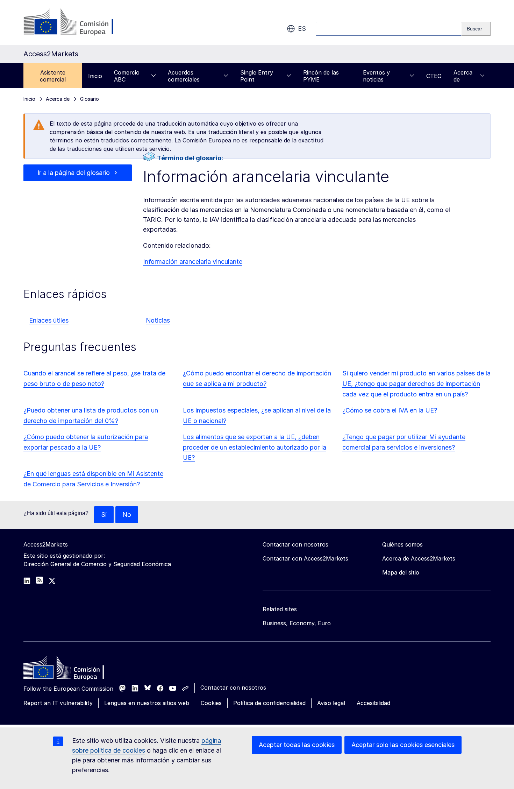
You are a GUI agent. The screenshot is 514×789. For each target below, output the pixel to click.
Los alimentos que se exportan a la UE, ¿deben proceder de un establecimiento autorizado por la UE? (254, 447)
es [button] (302, 28)
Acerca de (463, 76)
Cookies (211, 702)
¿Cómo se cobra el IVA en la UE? (389, 410)
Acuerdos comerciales (184, 76)
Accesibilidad (373, 702)
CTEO (434, 75)
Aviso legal (331, 702)
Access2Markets (45, 544)
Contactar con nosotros (233, 687)
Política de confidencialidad (269, 702)
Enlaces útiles (49, 320)
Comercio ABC (127, 76)
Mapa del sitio (400, 572)
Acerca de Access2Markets (418, 558)
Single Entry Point (256, 76)
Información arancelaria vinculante (192, 261)
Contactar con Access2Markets (305, 558)
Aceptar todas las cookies (297, 744)
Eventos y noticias (376, 76)
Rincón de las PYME (321, 76)
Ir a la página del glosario (73, 172)
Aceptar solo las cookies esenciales (403, 744)
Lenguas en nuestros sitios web (146, 702)
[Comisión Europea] (79, 22)
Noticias (158, 320)
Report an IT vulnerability (58, 702)
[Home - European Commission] (74, 669)
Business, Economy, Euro (297, 623)
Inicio (95, 75)
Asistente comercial (53, 76)
